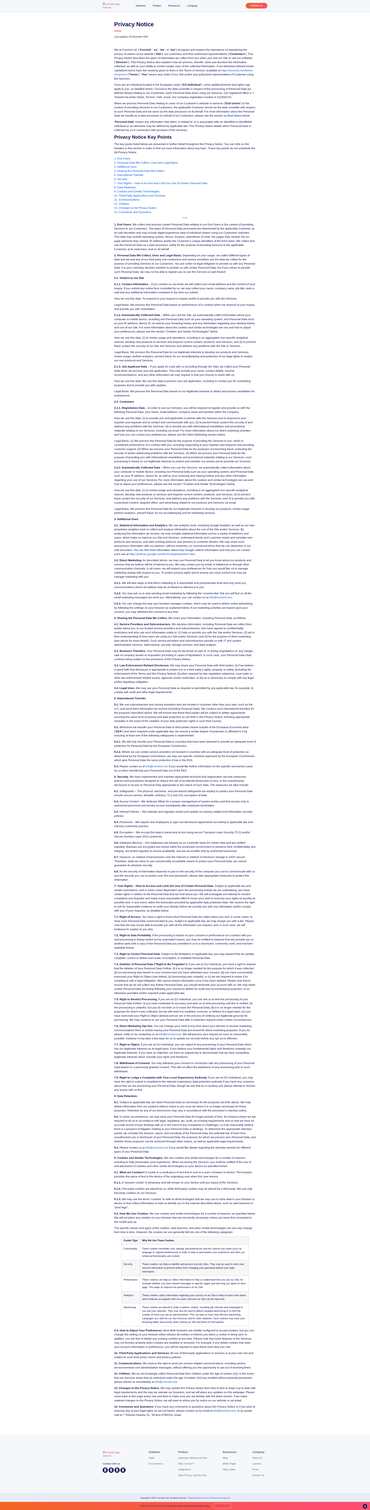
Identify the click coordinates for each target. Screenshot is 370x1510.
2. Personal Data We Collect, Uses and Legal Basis (146, 162)
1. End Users (122, 158)
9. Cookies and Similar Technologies (136, 191)
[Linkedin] (105, 1470)
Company (192, 5)
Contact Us (225, 1498)
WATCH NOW (222, 1506)
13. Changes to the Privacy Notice (135, 207)
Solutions (141, 5)
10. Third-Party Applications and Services (139, 195)
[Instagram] (123, 1470)
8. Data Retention (125, 187)
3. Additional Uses (125, 166)
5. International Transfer (129, 174)
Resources (174, 5)
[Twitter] (117, 1470)
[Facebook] (111, 1470)
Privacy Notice (194, 1498)
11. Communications (127, 199)
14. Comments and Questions (132, 212)
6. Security (120, 179)
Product (157, 5)
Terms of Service (210, 1498)
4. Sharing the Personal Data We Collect (139, 170)
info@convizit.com (220, 597)
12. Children (121, 203)
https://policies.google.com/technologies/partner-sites (162, 554)
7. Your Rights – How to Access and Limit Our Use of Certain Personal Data (160, 183)
